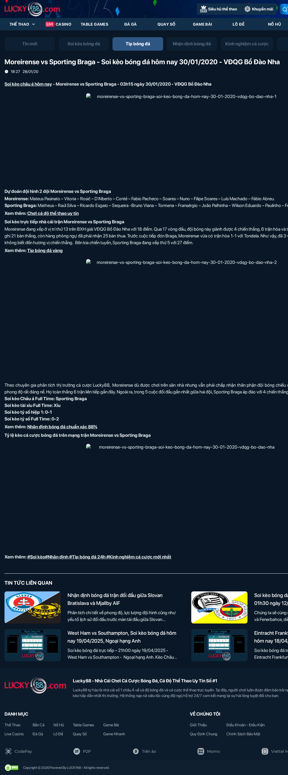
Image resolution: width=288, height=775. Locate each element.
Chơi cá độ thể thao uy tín (53, 213)
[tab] (29, 44)
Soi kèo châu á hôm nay (28, 84)
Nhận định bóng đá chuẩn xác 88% (62, 426)
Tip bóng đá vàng (45, 250)
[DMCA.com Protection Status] (11, 767)
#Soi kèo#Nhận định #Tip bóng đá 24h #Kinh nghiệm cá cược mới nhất (99, 557)
